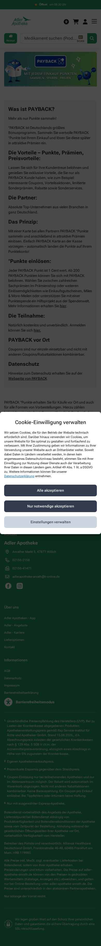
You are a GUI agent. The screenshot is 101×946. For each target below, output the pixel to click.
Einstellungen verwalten (51, 522)
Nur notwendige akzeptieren (50, 506)
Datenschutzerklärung (19, 476)
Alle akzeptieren (50, 490)
